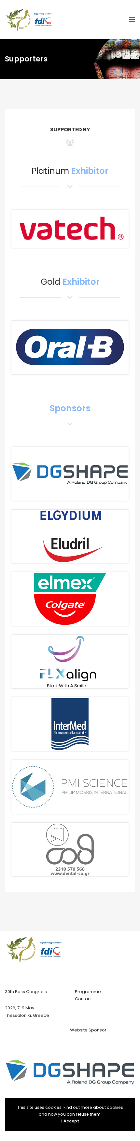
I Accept (70, 1121)
